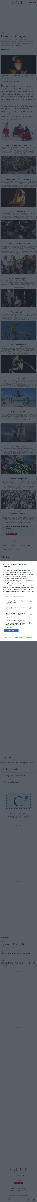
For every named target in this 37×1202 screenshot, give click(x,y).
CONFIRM (11, 630)
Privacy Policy (29, 637)
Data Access (18, 637)
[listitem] (18, 597)
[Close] (33, 565)
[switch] (30, 601)
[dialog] (18, 601)
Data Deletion (8, 637)
